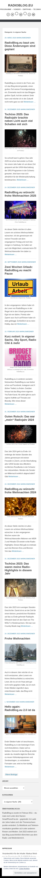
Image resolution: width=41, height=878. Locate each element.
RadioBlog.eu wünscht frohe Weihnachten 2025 (20, 194)
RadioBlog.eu (20, 5)
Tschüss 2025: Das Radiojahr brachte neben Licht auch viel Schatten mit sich (19, 119)
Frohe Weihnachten (17, 638)
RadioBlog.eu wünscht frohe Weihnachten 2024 (20, 490)
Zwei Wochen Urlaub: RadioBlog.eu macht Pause (19, 270)
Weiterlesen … (30, 102)
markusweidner (24, 38)
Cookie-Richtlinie (24, 868)
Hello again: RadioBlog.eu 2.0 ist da (20, 708)
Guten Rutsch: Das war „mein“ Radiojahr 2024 (20, 418)
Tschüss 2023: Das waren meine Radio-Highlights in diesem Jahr (18, 568)
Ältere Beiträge (11, 775)
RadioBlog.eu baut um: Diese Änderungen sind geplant (20, 46)
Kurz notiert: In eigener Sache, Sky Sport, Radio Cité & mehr (20, 340)
